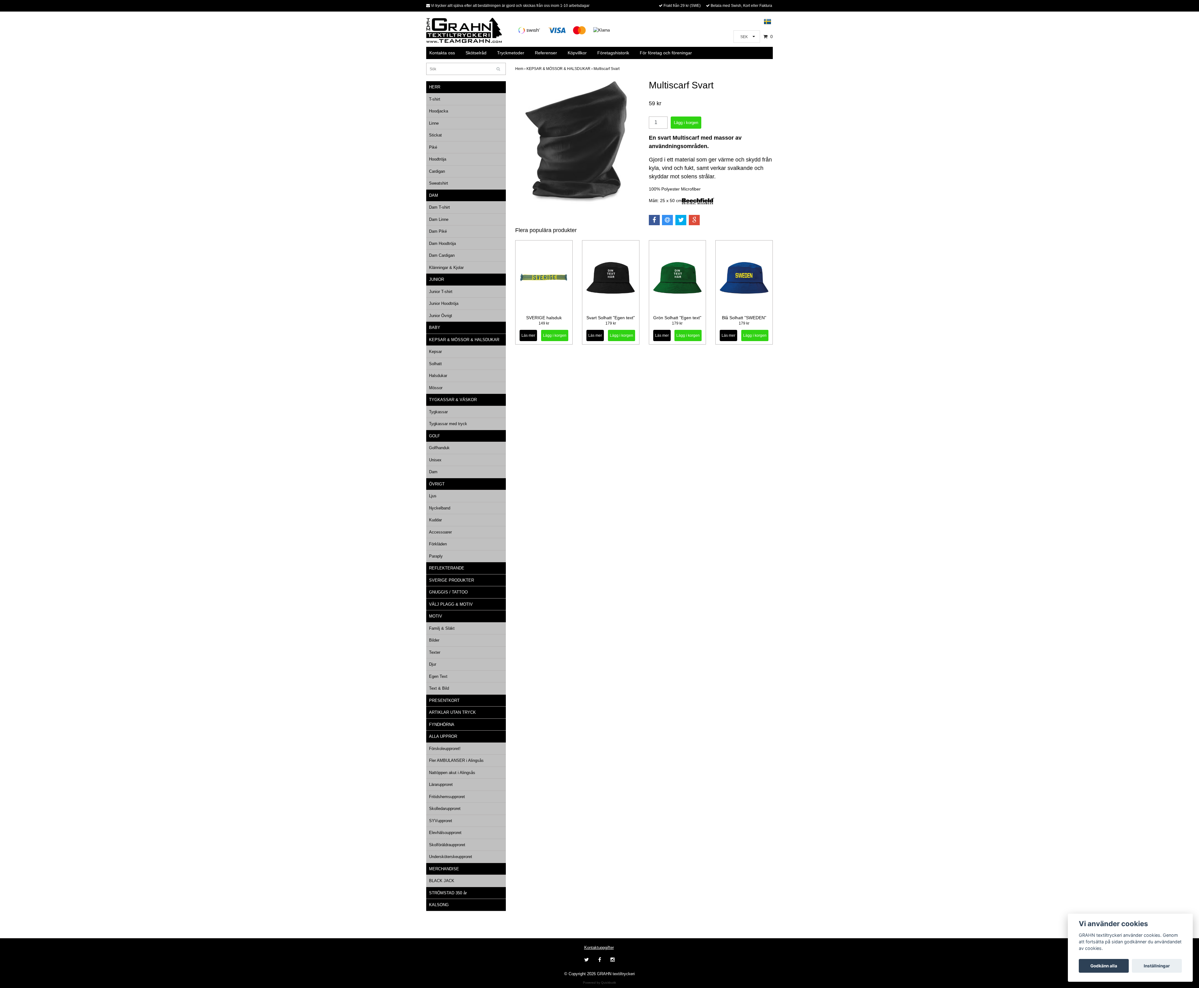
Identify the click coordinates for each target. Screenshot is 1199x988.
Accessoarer (440, 532)
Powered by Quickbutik (599, 982)
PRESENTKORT (444, 700)
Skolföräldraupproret (447, 844)
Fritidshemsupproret (447, 796)
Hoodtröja (437, 159)
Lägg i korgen (554, 335)
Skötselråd (476, 52)
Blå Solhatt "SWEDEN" (744, 317)
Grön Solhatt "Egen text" (677, 317)
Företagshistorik (613, 52)
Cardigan (437, 171)
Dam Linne (438, 219)
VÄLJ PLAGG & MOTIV (451, 604)
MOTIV (435, 616)
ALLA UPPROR (443, 736)
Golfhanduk (439, 447)
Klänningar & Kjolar (446, 267)
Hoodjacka (438, 111)
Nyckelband (439, 508)
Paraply (436, 556)
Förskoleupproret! (445, 748)
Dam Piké (438, 231)
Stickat (435, 135)
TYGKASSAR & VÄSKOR (453, 399)
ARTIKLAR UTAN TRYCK (452, 712)
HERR (434, 87)
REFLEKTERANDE (446, 568)
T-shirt (434, 99)
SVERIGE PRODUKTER (451, 580)
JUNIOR (436, 279)
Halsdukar (438, 375)
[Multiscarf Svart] (577, 142)
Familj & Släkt (442, 628)
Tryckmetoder (510, 52)
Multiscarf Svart (607, 69)
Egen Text (438, 676)
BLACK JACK (441, 880)
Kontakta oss (442, 52)
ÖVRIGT (437, 484)
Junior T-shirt (440, 291)
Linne (434, 123)
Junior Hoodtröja (443, 303)
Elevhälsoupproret (445, 832)
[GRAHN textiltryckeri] (464, 29)
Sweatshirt (438, 183)
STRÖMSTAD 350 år (448, 893)
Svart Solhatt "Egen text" (610, 317)
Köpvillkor (577, 52)
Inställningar (1157, 965)
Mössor (435, 387)
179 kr (610, 323)
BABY (434, 327)
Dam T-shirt (439, 207)
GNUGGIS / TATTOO (448, 592)
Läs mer (528, 335)
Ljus (433, 496)
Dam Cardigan (442, 255)
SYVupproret (440, 820)
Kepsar (435, 351)
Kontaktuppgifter (599, 947)
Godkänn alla (1103, 965)
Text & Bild (439, 688)
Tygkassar (438, 412)
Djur (432, 664)
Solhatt (435, 363)
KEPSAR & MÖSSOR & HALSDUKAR (464, 339)
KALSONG (439, 904)
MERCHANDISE (444, 868)
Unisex (435, 460)
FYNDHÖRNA (441, 724)
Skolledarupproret (445, 808)
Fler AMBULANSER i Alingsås (456, 760)
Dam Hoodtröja (442, 243)
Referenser (546, 52)
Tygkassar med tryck (448, 423)
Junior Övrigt (440, 315)
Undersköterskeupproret (450, 856)
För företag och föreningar (666, 52)
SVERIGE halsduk (544, 317)
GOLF (434, 436)
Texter (434, 652)
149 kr (544, 323)
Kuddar (435, 520)
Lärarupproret (441, 784)
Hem (520, 69)
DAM (433, 195)
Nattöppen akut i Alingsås (452, 772)
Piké (433, 147)
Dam (433, 471)
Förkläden (438, 544)
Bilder (434, 640)
